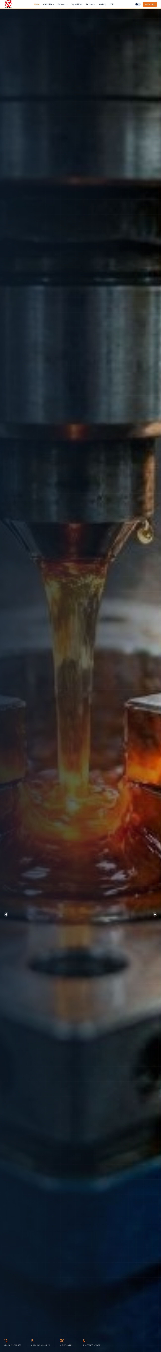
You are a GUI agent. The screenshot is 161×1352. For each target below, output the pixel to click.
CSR (111, 4)
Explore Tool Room (16, 1323)
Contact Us (149, 4)
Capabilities (76, 4)
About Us (47, 4)
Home (36, 4)
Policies (90, 4)
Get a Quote (41, 1323)
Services (62, 4)
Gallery (102, 4)
